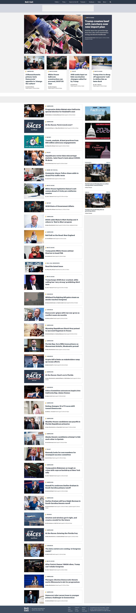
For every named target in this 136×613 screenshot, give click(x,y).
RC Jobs (83, 609)
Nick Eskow (67, 378)
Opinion (49, 514)
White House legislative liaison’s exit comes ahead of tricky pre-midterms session (60, 191)
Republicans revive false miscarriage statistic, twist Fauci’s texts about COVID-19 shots (62, 158)
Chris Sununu (50, 523)
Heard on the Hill (52, 170)
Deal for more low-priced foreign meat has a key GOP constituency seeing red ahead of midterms (96, 32)
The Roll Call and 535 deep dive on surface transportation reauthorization (97, 184)
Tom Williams (49, 238)
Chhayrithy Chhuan (51, 209)
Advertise (84, 607)
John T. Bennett (97, 84)
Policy (74, 71)
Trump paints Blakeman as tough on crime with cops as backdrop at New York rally (62, 470)
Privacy (76, 609)
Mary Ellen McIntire (60, 128)
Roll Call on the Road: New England (60, 235)
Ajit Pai (56, 523)
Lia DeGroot (74, 84)
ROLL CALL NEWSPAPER (53, 263)
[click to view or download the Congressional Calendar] (97, 131)
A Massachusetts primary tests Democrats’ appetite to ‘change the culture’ (34, 79)
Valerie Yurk (49, 396)
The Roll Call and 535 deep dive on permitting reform (94, 210)
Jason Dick (49, 178)
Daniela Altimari (50, 128)
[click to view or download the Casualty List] (97, 150)
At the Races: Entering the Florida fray (61, 533)
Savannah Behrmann (90, 37)
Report (49, 137)
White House (90, 17)
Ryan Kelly (59, 427)
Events (69, 609)
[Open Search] (110, 2)
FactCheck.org (50, 163)
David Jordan (60, 302)
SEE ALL (108, 162)
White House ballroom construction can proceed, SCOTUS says (56, 79)
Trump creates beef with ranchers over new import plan (97, 24)
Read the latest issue (54, 266)
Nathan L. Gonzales (51, 411)
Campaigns (30, 71)
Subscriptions (84, 611)
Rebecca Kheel (50, 318)
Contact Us (77, 607)
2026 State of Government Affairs (59, 206)
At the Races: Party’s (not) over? (58, 125)
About (69, 607)
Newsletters (70, 611)
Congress (50, 294)
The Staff (76, 611)
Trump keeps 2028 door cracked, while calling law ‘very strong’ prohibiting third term (62, 282)
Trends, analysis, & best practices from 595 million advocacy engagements (61, 142)
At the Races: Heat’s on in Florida (59, 375)
